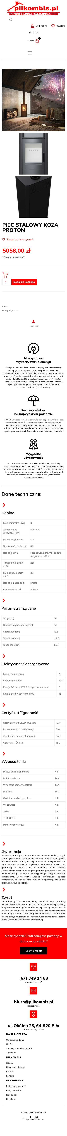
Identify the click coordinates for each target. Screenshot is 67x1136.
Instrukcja (33, 326)
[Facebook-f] (30, 1117)
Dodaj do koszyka (24, 281)
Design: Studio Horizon (33, 1119)
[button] (30, 52)
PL (30, 32)
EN (37, 32)
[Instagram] (36, 1117)
